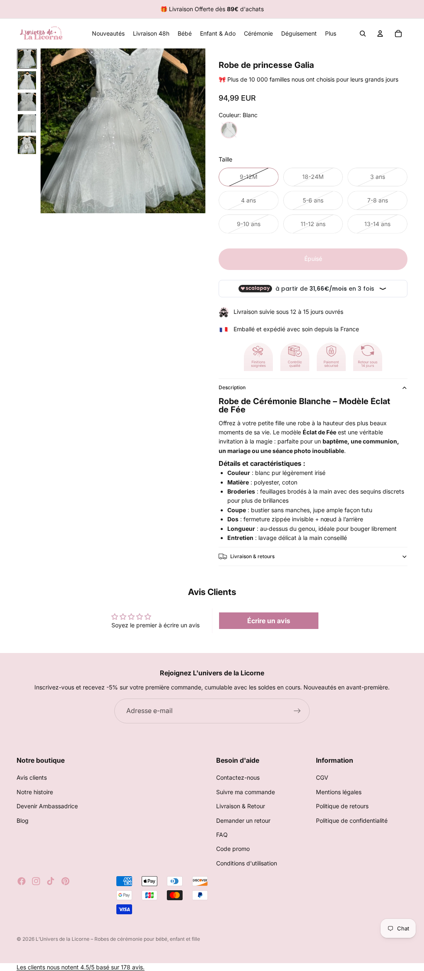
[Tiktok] (50, 881)
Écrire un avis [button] (268, 621)
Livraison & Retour (240, 806)
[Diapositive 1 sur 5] (27, 59)
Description (232, 387)
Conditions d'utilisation (246, 863)
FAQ (222, 834)
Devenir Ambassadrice (47, 806)
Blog (23, 820)
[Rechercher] (363, 33)
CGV (322, 777)
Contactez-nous (238, 777)
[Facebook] (21, 881)
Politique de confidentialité (352, 820)
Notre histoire (35, 791)
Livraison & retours (252, 556)
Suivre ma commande (245, 791)
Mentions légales (338, 791)
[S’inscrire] (297, 711)
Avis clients (32, 777)
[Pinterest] (65, 881)
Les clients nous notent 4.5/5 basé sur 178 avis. (81, 967)
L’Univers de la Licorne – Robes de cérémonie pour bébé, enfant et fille (118, 939)
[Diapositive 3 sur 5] (27, 102)
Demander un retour (243, 820)
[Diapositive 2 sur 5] (27, 80)
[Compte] (380, 33)
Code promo (233, 849)
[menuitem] (330, 33)
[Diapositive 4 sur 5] (27, 123)
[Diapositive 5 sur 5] (27, 145)
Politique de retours (342, 806)
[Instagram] (36, 881)
